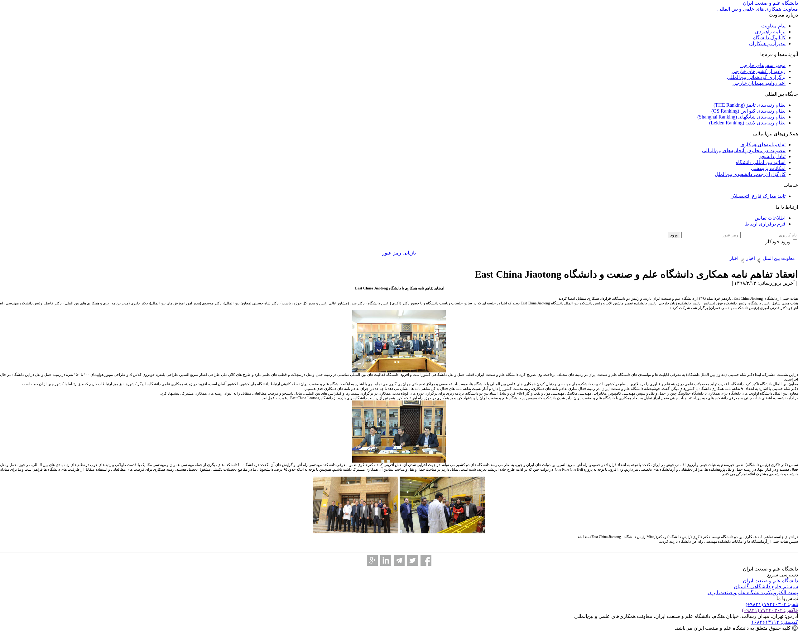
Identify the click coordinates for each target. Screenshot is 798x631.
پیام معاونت (773, 25)
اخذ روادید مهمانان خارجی (759, 83)
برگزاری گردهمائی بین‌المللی (756, 77)
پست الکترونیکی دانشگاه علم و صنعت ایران (753, 592)
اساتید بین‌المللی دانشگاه (761, 162)
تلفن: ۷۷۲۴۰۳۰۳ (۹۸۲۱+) (772, 604)
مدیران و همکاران (767, 43)
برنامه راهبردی (770, 31)
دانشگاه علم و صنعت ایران (770, 580)
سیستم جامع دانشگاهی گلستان (766, 586)
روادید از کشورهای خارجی (759, 71)
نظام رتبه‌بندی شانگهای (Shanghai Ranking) (741, 116)
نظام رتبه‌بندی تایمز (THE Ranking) (750, 105)
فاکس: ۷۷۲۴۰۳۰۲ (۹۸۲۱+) (770, 610)
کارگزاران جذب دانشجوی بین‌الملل (750, 174)
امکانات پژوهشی (768, 168)
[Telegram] (399, 560)
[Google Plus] (372, 560)
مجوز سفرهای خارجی (763, 65)
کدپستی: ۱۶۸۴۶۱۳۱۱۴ (774, 622)
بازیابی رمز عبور (399, 252)
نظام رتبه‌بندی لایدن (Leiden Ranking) (747, 122)
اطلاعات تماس (770, 218)
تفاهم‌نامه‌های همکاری (763, 144)
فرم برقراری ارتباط (765, 223)
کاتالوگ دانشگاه (769, 37)
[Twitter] (412, 560)
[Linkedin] (385, 560)
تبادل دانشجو (772, 156)
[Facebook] (426, 560)
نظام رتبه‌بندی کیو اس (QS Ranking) (748, 111)
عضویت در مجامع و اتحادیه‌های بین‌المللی (744, 150)
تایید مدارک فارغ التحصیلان (758, 196)
